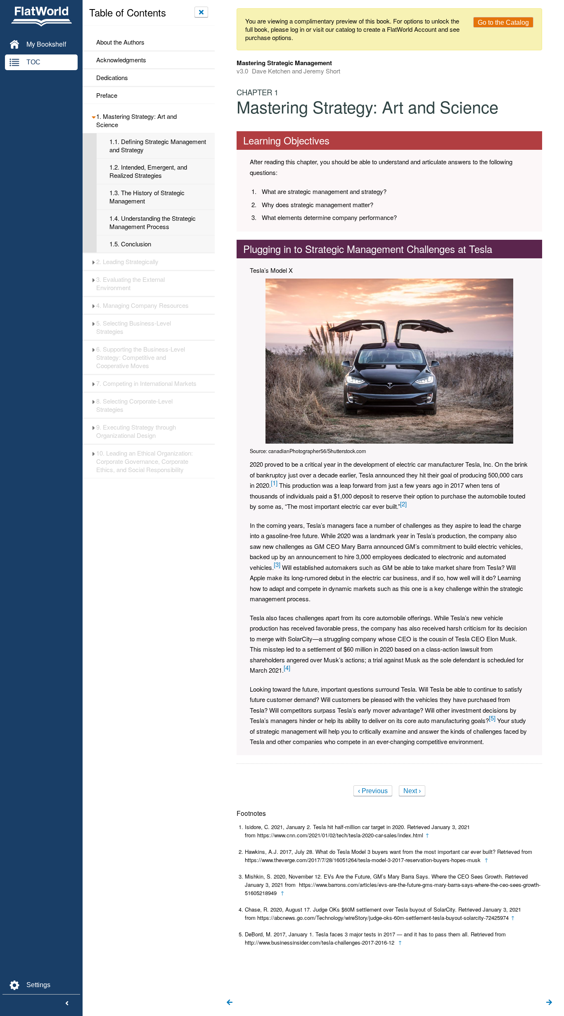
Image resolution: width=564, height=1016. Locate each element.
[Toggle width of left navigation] (66, 1003)
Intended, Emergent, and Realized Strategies (148, 171)
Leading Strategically (127, 262)
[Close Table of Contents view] (201, 12)
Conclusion (130, 244)
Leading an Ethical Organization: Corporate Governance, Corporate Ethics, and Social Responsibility (144, 461)
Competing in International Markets (146, 383)
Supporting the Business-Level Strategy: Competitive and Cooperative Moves (140, 357)
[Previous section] (229, 1003)
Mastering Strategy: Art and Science (136, 120)
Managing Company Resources (142, 305)
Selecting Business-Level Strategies (133, 327)
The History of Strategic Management (147, 197)
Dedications (112, 77)
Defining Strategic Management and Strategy (157, 145)
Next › (412, 790)
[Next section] (549, 1003)
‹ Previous (373, 790)
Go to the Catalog (503, 22)
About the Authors (120, 42)
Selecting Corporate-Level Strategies (134, 405)
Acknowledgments (121, 60)
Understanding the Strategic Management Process (152, 222)
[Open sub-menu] (93, 116)
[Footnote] (274, 482)
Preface (106, 95)
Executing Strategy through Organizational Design (136, 431)
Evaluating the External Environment (130, 283)
